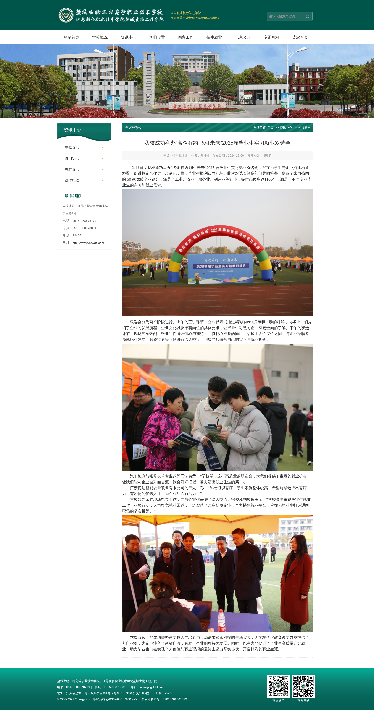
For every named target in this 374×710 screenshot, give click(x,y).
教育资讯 (72, 169)
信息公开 (243, 37)
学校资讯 (72, 147)
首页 (271, 127)
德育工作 (185, 37)
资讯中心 (128, 37)
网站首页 (71, 37)
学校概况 (100, 37)
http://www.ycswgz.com (88, 242)
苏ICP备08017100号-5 (121, 699)
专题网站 (271, 37)
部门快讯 (72, 158)
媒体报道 (72, 180)
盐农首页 (300, 37)
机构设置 (157, 37)
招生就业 (214, 37)
